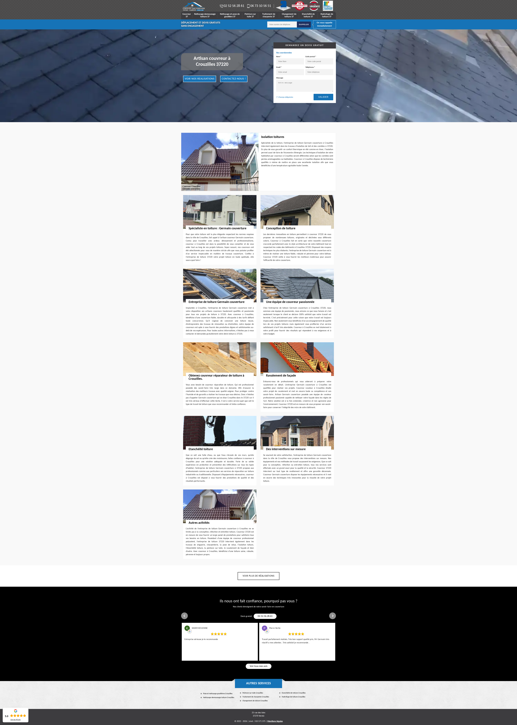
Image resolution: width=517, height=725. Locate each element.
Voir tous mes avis (258, 666)
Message (279, 78)
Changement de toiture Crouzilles (255, 701)
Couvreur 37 (186, 15)
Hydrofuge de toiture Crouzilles (293, 697)
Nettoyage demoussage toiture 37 (205, 15)
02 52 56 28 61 (233, 6)
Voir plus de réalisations (258, 576)
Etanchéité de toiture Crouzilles (293, 693)
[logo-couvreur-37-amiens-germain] (193, 6)
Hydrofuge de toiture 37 (327, 15)
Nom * (278, 57)
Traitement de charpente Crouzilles (255, 697)
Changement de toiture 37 (289, 15)
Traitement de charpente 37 (268, 15)
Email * (279, 67)
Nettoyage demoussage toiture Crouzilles (218, 698)
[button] (184, 615)
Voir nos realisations (199, 79)
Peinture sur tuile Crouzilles (252, 693)
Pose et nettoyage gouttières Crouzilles (217, 694)
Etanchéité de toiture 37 (308, 15)
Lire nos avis (16, 720)
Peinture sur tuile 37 (250, 15)
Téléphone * (310, 67)
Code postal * (310, 57)
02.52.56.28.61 (265, 616)
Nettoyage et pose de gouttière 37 (230, 15)
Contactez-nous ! (234, 79)
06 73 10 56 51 (260, 6)
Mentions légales (275, 721)
